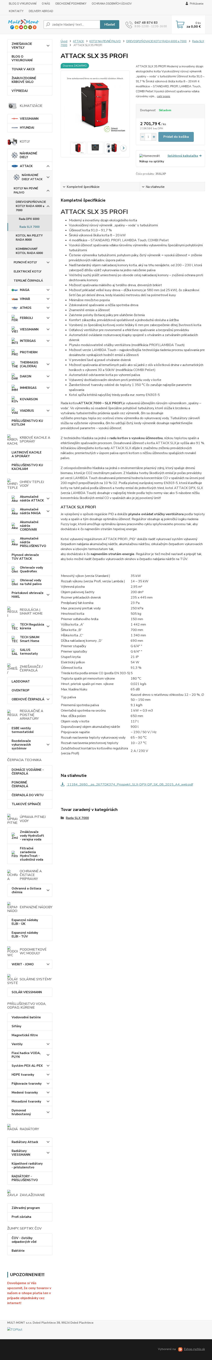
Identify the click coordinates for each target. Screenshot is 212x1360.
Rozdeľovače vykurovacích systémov (21, 744)
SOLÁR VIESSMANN (27, 992)
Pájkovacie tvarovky (27, 1084)
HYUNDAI (27, 128)
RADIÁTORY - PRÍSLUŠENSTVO (25, 1178)
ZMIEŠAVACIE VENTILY (22, 46)
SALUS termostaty (29, 652)
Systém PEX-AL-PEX (27, 1066)
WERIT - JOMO (23, 964)
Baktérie (18, 1251)
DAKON (25, 376)
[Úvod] (23, 24)
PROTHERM (28, 352)
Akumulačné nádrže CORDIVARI (29, 526)
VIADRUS (27, 411)
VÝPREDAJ (20, 91)
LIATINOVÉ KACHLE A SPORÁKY (27, 454)
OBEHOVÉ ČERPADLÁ (28, 699)
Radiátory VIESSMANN (21, 1153)
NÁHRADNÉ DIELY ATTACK (32, 177)
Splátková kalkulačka (182, 156)
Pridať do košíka (176, 136)
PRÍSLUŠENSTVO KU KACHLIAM (27, 467)
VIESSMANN (29, 119)
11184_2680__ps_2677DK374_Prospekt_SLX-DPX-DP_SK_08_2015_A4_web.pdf (129, 784)
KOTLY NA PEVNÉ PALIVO (26, 190)
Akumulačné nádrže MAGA (30, 511)
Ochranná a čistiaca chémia (26, 890)
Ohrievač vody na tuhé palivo (31, 582)
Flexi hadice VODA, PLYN (26, 1055)
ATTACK (26, 166)
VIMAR (25, 299)
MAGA (24, 290)
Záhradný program (26, 1208)
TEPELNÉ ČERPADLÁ (28, 281)
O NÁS (46, 4)
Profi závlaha (21, 1217)
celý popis (163, 96)
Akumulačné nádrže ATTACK (32, 499)
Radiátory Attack (25, 1142)
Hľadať (109, 24)
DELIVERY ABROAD (41, 11)
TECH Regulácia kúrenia (32, 626)
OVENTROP (20, 690)
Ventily (17, 1044)
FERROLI (26, 318)
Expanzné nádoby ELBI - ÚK (25, 922)
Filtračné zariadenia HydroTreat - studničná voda (31, 854)
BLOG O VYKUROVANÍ (22, 4)
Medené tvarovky (25, 1092)
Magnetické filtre (25, 1035)
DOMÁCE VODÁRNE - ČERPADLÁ (28, 772)
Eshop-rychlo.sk (194, 1349)
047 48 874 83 (146, 22)
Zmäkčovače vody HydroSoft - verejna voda (32, 835)
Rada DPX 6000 (29, 219)
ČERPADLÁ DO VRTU (27, 795)
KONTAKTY (16, 11)
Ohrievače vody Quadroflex (31, 569)
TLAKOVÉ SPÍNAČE (26, 804)
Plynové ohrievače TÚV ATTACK (25, 557)
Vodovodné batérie (26, 1017)
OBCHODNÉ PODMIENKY (70, 4)
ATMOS (25, 308)
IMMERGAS (28, 388)
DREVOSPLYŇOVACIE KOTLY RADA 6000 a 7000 (31, 206)
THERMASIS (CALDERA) (29, 364)
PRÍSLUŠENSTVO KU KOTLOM (27, 423)
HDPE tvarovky (23, 1075)
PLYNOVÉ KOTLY (25, 262)
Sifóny (16, 1026)
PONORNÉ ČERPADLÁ (20, 784)
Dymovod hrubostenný (21, 1112)
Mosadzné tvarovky (26, 1101)
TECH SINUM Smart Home (29, 639)
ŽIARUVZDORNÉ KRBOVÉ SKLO (24, 80)
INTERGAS (28, 341)
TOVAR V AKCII (23, 69)
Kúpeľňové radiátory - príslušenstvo (27, 1165)
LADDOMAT (21, 681)
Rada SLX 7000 (29, 227)
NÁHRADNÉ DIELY (28, 155)
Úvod (64, 41)
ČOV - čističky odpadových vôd (24, 1240)
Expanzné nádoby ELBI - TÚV (25, 935)
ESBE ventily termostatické (23, 730)
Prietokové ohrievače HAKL (27, 595)
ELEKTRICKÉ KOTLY (27, 271)
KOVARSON (29, 399)
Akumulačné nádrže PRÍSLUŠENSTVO (33, 542)
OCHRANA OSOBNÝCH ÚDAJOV (112, 4)
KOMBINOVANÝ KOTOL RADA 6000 (29, 251)
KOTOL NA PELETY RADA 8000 (29, 238)
